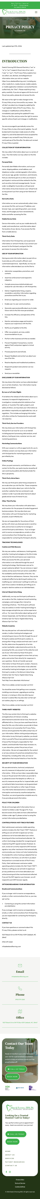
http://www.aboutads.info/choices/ (17, 680)
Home (8, 1151)
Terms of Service (20, 1183)
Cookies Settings (20, 1187)
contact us (11, 1165)
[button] (36, 12)
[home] (14, 12)
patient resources (15, 1162)
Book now (12, 1077)
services (9, 1158)
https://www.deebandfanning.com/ (14, 81)
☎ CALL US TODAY (16, 1069)
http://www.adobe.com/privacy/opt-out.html (17, 685)
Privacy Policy (20, 1179)
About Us (10, 1155)
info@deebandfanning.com (11, 946)
